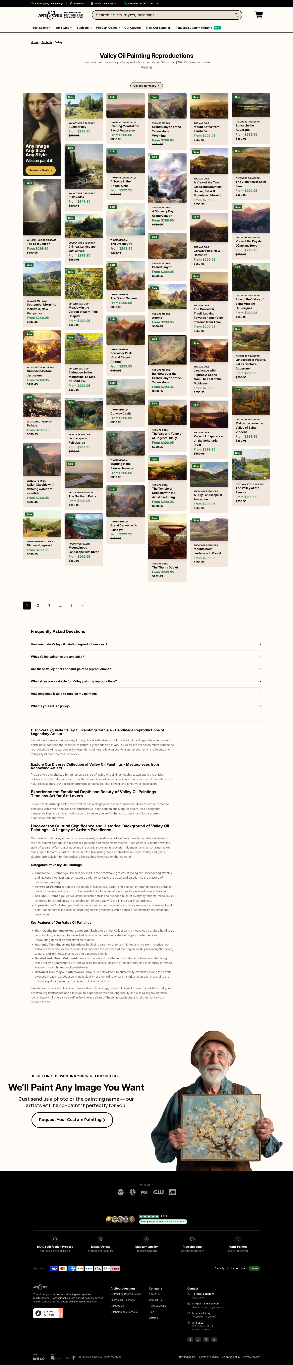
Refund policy (187, 1356)
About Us (154, 1293)
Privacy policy (251, 1356)
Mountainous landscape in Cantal (207, 551)
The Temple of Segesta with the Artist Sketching (163, 493)
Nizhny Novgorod (39, 545)
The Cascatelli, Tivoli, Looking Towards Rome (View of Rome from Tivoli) (208, 315)
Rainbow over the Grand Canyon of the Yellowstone (166, 378)
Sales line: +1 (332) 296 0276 (143, 3)
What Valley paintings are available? (57, 656)
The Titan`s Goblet (165, 567)
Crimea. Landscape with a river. (82, 249)
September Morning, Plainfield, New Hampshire (41, 309)
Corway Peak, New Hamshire (207, 253)
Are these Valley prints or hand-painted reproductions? (71, 669)
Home (34, 42)
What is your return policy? (50, 706)
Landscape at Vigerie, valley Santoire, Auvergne (251, 364)
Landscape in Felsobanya (78, 440)
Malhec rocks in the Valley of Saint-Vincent (249, 427)
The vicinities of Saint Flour (251, 184)
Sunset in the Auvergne (245, 127)
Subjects (46, 42)
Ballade (32, 425)
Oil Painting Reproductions (126, 1293)
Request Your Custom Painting (70, 1119)
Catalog (153, 1317)
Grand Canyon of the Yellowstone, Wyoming (166, 131)
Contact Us (155, 1299)
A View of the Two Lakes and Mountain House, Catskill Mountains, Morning (208, 189)
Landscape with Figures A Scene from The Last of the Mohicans (208, 377)
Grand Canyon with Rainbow (123, 527)
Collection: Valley (144, 85)
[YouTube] (214, 1339)
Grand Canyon (162, 267)
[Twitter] (198, 1339)
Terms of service (209, 1356)
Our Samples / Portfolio (124, 1311)
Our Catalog (117, 1305)
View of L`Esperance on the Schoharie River (208, 440)
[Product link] (42, 218)
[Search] (237, 15)
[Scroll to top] (288, 1360)
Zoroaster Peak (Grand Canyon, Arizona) (121, 357)
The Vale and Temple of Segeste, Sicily (166, 436)
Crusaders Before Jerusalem (39, 373)
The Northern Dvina (82, 496)
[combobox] (167, 15)
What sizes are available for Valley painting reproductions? (74, 681)
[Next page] (83, 605)
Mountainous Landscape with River (84, 550)
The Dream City (121, 243)
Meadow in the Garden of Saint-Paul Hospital (83, 312)
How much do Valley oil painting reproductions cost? (69, 644)
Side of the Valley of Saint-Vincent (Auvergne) (250, 304)
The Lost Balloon (38, 243)
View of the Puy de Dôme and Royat (249, 243)
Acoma (157, 317)
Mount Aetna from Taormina (206, 129)
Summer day (77, 126)
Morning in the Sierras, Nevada (121, 466)
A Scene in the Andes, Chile (120, 183)
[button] (258, 15)
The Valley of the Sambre (247, 490)
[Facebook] (190, 1339)
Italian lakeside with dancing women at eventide (40, 489)
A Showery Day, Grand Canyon (163, 213)
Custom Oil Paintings (122, 1299)
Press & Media (157, 1305)
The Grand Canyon (123, 298)
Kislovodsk (76, 197)
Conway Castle (121, 413)
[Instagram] (206, 1339)
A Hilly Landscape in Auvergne (208, 497)
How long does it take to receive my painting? (64, 694)
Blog (151, 1311)
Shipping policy (231, 1356)
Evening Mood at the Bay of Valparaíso (124, 128)
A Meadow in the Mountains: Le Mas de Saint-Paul (82, 377)
